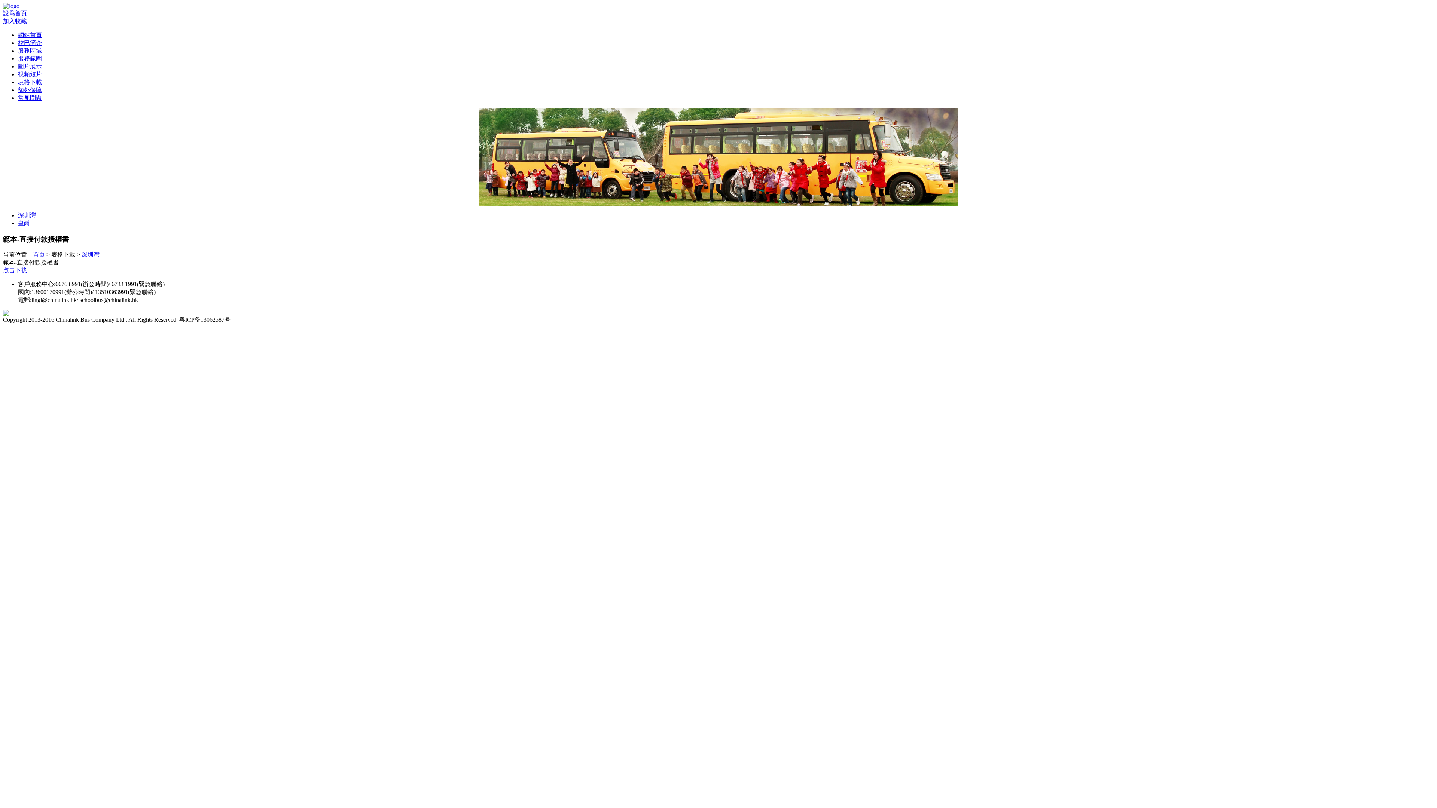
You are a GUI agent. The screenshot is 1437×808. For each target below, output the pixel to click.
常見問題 (30, 98)
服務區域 (30, 51)
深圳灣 (27, 215)
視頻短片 (30, 74)
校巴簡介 (30, 43)
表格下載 (30, 82)
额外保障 (30, 90)
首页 (39, 254)
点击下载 (15, 270)
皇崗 (24, 223)
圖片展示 (30, 66)
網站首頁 (30, 35)
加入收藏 (15, 21)
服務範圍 (30, 58)
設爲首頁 (15, 13)
